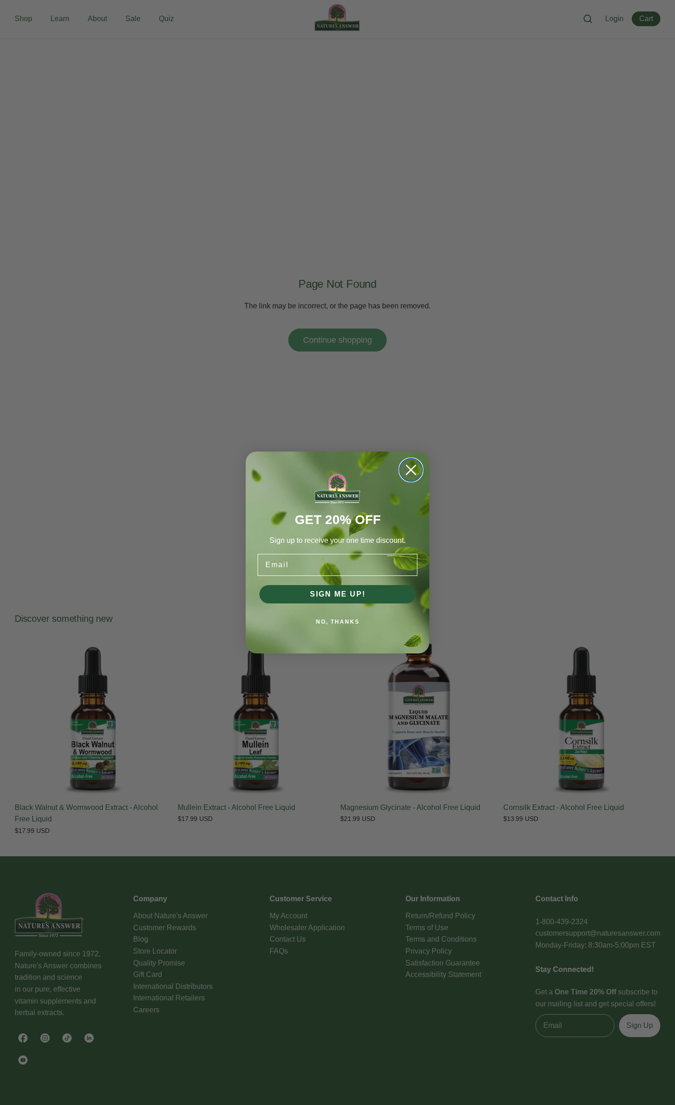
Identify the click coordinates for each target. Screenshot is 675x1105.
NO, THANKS (338, 622)
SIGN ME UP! (338, 594)
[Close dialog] (410, 469)
